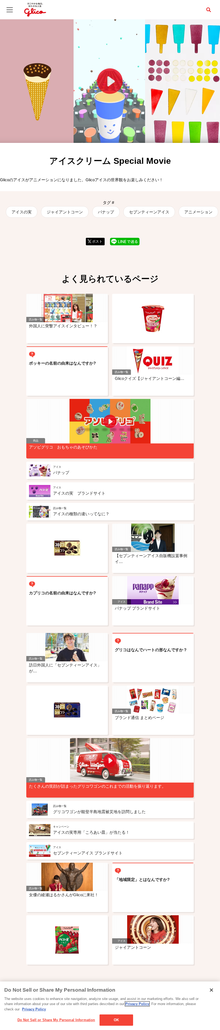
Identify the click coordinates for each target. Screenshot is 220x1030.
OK (116, 1020)
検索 (208, 9)
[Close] (211, 990)
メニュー (9, 9)
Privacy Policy (137, 1004)
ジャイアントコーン (65, 212)
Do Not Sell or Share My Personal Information (56, 1020)
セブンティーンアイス (149, 212)
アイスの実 (22, 212)
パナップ (106, 212)
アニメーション (198, 212)
